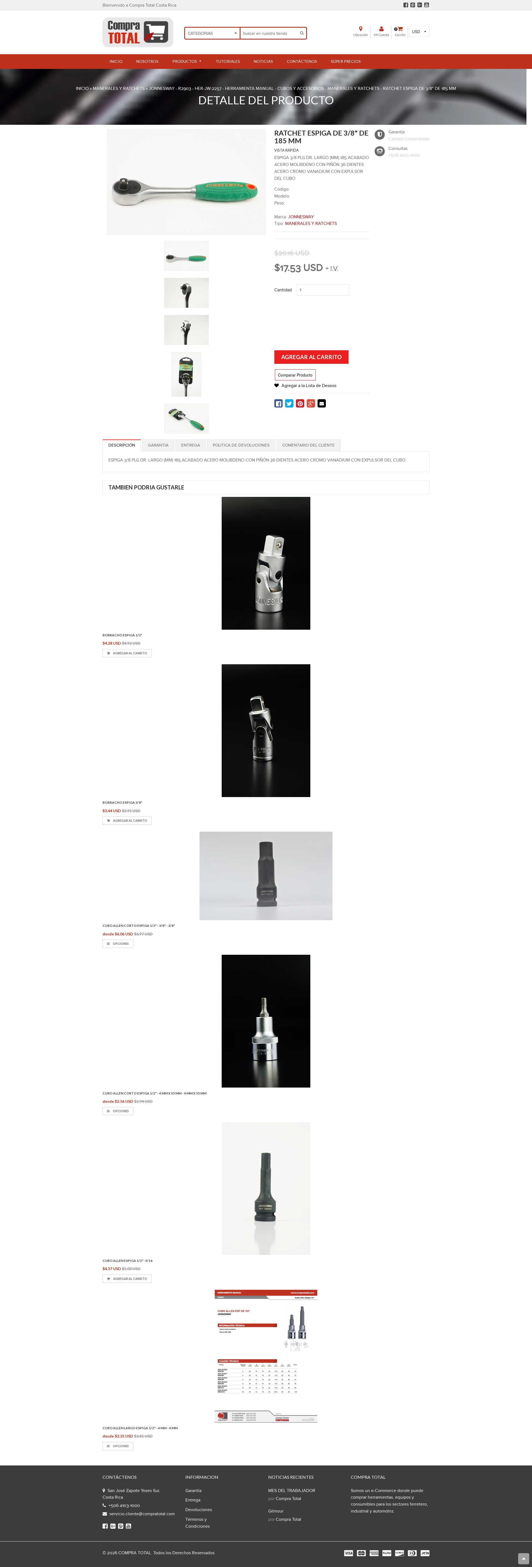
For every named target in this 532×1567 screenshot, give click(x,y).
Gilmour (275, 1511)
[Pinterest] (412, 5)
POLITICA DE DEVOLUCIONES (241, 445)
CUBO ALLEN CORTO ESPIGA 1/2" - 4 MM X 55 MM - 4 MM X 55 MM (154, 1093)
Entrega (190, 445)
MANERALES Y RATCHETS (119, 88)
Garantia (158, 445)
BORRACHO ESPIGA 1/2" (122, 635)
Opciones (120, 943)
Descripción (121, 445)
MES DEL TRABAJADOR (291, 1490)
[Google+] (419, 5)
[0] (278, 403)
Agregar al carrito (129, 653)
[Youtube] (426, 5)
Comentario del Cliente (308, 445)
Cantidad (283, 290)
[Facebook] (405, 5)
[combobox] (269, 33)
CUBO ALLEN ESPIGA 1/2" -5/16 (127, 1261)
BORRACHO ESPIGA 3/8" (122, 802)
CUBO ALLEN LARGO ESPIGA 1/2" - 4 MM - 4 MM (140, 1428)
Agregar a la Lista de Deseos (309, 385)
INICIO (82, 88)
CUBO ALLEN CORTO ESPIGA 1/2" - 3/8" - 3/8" (139, 925)
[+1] (311, 403)
